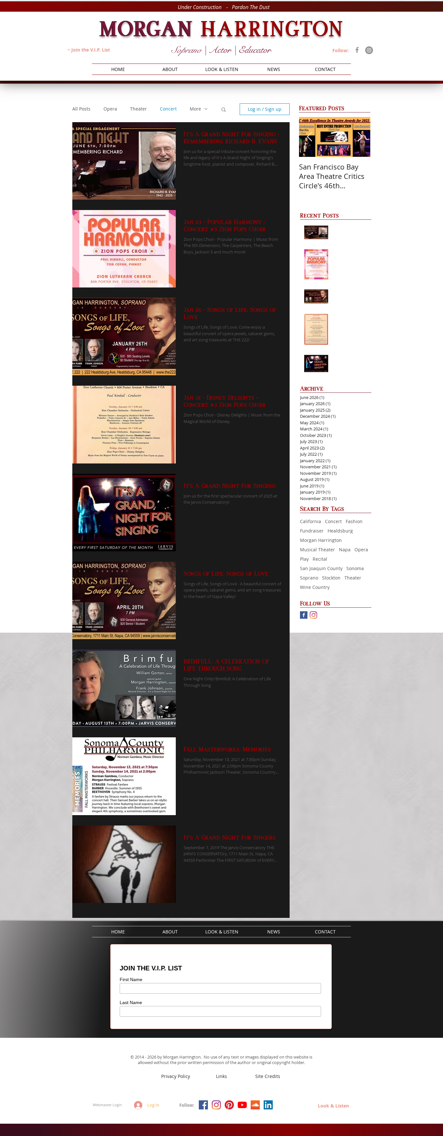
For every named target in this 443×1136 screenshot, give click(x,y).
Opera (361, 549)
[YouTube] (242, 1104)
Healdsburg (340, 530)
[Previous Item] (309, 137)
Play (304, 559)
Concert (333, 521)
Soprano (309, 577)
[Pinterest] (229, 1104)
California (310, 521)
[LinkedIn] (268, 1104)
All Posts (81, 109)
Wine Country (314, 587)
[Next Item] (360, 137)
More (195, 109)
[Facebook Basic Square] (303, 615)
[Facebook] (357, 50)
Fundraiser (312, 530)
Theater (352, 577)
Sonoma (355, 568)
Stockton (331, 577)
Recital (320, 559)
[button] (224, 110)
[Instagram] (369, 50)
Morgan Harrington (321, 540)
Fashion (354, 521)
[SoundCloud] (255, 1104)
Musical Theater (317, 549)
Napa (345, 549)
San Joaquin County (321, 568)
